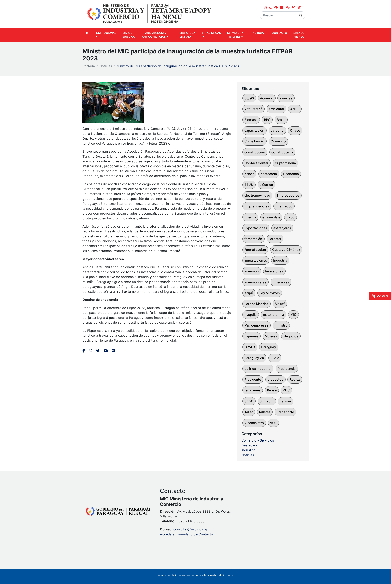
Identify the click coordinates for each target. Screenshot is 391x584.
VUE (273, 423)
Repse (272, 390)
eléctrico (266, 185)
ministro (281, 325)
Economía (291, 174)
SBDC (248, 401)
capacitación (254, 130)
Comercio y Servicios (257, 440)
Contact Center (256, 163)
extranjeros (282, 228)
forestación (253, 239)
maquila (250, 314)
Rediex (295, 379)
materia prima (273, 314)
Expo (290, 217)
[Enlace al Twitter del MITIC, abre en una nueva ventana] (98, 350)
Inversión (251, 271)
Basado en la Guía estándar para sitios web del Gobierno (195, 575)
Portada (88, 66)
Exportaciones (255, 228)
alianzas (286, 98)
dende (249, 174)
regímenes (252, 390)
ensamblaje (271, 217)
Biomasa (251, 120)
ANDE (294, 109)
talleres (264, 412)
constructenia (282, 152)
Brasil (281, 120)
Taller (248, 412)
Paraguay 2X (254, 358)
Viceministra (254, 423)
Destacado (249, 445)
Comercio (278, 141)
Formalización (255, 250)
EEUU (248, 185)
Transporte (285, 412)
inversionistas (255, 282)
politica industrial (257, 369)
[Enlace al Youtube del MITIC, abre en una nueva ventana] (106, 350)
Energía (250, 217)
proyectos (275, 379)
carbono (277, 130)
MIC (293, 314)
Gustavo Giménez (286, 250)
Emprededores (288, 195)
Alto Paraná (253, 109)
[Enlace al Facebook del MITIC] (83, 350)
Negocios (290, 336)
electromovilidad (257, 195)
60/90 (249, 98)
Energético (284, 206)
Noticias (105, 66)
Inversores (281, 282)
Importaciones (255, 260)
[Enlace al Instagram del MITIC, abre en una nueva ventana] (90, 350)
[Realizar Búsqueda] (300, 15)
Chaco (295, 130)
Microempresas (256, 325)
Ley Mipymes (269, 293)
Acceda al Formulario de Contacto (186, 534)
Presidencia (287, 369)
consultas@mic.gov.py (190, 529)
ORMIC (249, 347)
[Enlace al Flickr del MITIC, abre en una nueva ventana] (113, 350)
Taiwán (285, 401)
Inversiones (274, 271)
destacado (268, 174)
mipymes (251, 336)
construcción (254, 152)
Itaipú (248, 293)
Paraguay (268, 347)
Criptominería (285, 163)
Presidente (252, 379)
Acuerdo (266, 98)
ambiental (276, 109)
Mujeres (271, 336)
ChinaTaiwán (254, 141)
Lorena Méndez (256, 304)
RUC (286, 390)
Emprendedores (256, 206)
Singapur (267, 401)
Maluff (280, 304)
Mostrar (381, 296)
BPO (267, 120)
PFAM (274, 358)
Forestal (275, 239)
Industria (280, 260)
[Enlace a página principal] (149, 14)
